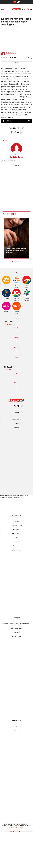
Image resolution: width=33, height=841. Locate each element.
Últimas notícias (16, 419)
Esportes (16, 427)
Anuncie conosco (16, 636)
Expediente (17, 542)
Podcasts (16, 423)
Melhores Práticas (16, 533)
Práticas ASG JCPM (16, 525)
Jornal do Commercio (16, 727)
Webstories (9, 214)
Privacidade (16, 529)
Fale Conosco (16, 546)
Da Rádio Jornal (11, 53)
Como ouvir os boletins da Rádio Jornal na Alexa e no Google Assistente (16, 624)
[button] (12, 261)
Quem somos (16, 521)
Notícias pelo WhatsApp (16, 628)
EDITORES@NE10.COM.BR (16, 827)
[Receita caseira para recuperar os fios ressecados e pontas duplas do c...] (16, 238)
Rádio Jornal (16, 731)
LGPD (16, 538)
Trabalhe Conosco (16, 550)
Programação (16, 632)
